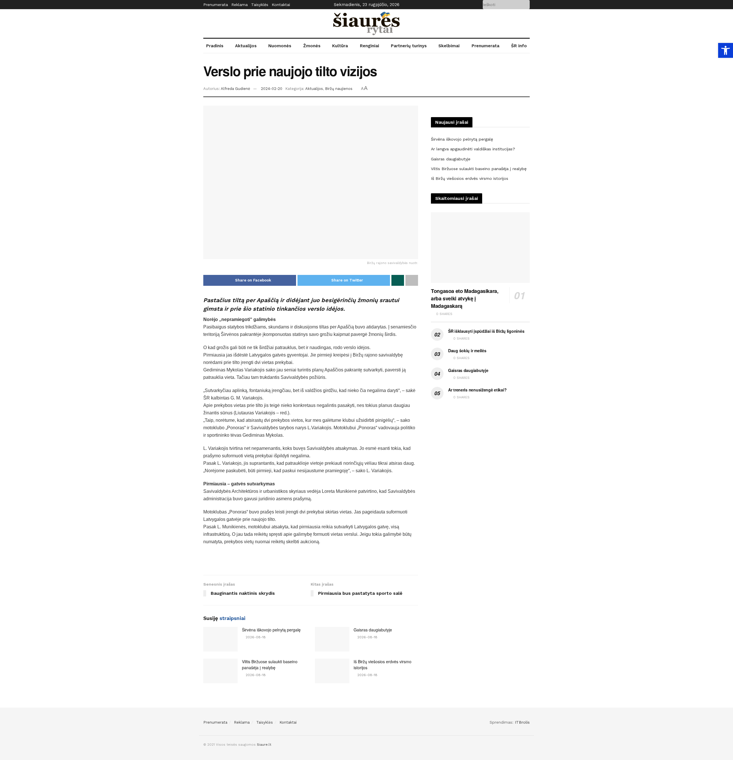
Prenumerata (215, 4)
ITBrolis (522, 722)
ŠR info (519, 45)
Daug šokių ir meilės (467, 350)
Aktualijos (246, 45)
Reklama (239, 4)
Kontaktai (281, 4)
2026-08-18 (255, 637)
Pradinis (214, 45)
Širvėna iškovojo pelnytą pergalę (271, 630)
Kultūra (340, 45)
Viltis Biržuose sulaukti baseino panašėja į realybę (269, 664)
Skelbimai (449, 45)
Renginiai (369, 45)
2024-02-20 (271, 88)
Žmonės (311, 45)
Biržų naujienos (338, 88)
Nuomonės (279, 45)
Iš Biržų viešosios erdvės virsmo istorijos (469, 178)
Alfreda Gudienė (235, 88)
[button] (725, 50)
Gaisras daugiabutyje (373, 630)
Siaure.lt (264, 745)
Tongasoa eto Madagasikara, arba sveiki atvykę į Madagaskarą (464, 298)
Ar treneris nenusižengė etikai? (477, 390)
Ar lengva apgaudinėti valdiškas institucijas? (473, 149)
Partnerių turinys (409, 45)
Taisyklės (259, 4)
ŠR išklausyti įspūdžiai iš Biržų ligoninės (486, 331)
